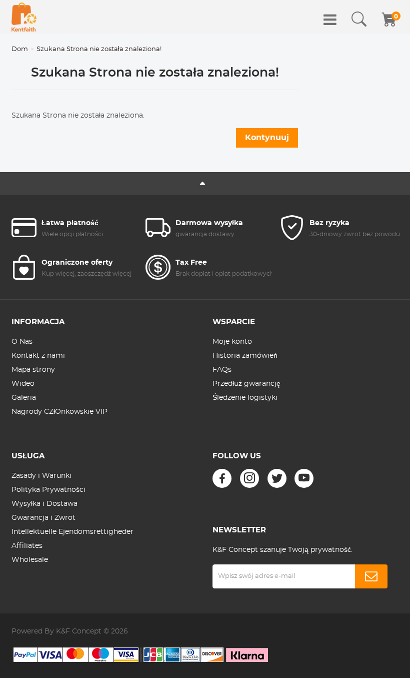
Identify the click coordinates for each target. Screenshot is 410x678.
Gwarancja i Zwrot (44, 517)
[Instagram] (249, 478)
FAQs (222, 369)
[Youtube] (304, 478)
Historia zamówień (245, 355)
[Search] (359, 20)
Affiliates (27, 545)
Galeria (24, 397)
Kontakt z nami (38, 355)
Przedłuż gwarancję (246, 383)
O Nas (22, 341)
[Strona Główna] (24, 17)
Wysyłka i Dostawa (45, 503)
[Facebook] (222, 478)
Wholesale (30, 559)
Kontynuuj (267, 138)
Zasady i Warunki (42, 475)
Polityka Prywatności (49, 489)
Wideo (23, 383)
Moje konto (232, 341)
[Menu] (330, 20)
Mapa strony (33, 369)
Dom (20, 49)
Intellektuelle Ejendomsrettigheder (73, 531)
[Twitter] (277, 478)
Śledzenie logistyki (245, 397)
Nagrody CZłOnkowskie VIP (60, 411)
